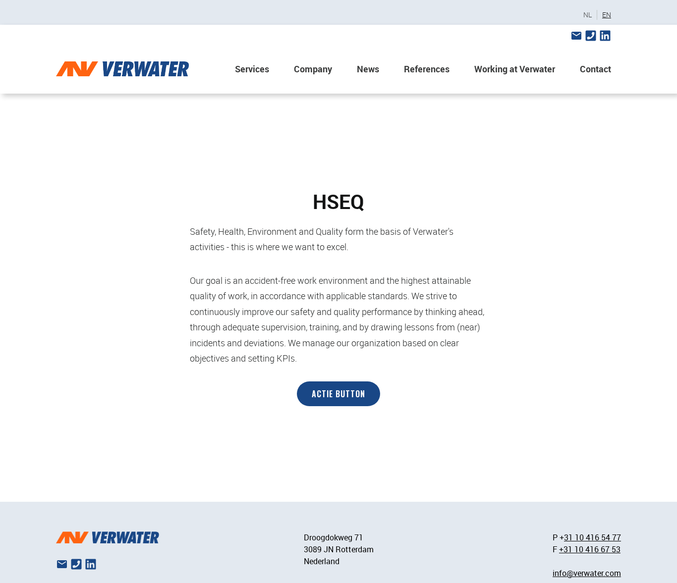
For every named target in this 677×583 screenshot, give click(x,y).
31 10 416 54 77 (592, 537)
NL (587, 14)
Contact (595, 69)
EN (606, 14)
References (427, 69)
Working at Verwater (514, 69)
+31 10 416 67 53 (590, 549)
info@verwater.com (587, 573)
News (368, 69)
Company (313, 69)
